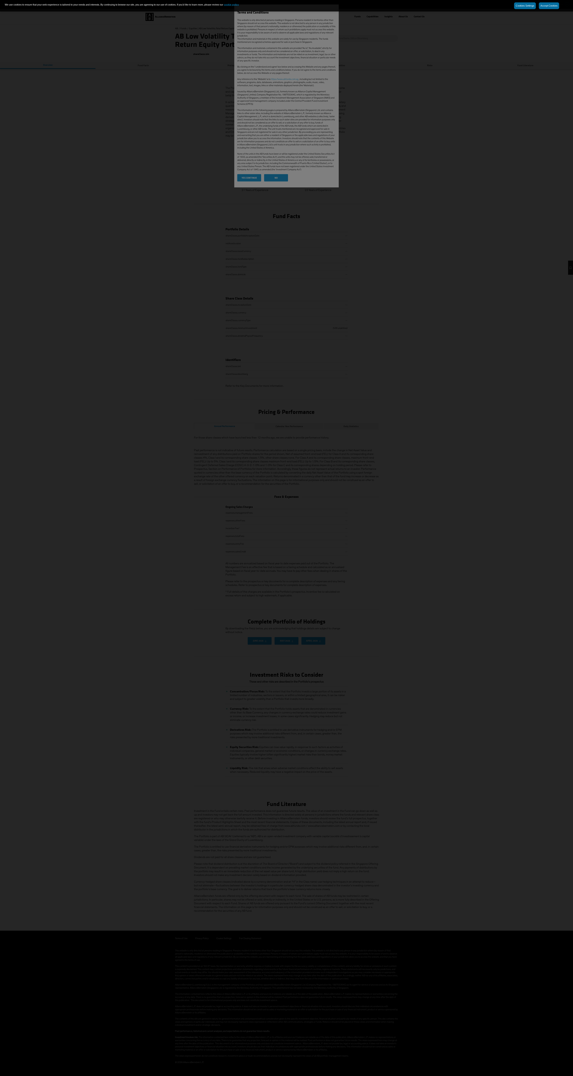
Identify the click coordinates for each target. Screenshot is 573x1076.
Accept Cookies (548, 5)
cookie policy (231, 4)
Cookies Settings (525, 5)
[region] (286, 5)
